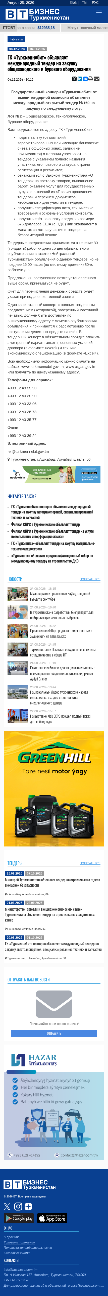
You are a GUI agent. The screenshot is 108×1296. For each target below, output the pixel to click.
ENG (73, 3)
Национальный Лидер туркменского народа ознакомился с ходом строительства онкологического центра (59, 697)
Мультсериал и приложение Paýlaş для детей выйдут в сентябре (60, 596)
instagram (18, 1206)
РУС (95, 3)
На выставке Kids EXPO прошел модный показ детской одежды (60, 718)
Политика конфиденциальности (28, 1248)
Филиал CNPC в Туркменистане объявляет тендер (45, 524)
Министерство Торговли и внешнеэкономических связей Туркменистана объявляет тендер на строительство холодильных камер (50, 914)
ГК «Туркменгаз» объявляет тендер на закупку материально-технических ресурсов (53, 545)
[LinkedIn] (80, 79)
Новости (15, 579)
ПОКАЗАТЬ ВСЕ (90, 579)
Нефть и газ (16, 39)
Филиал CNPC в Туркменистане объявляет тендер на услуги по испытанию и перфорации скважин (52, 533)
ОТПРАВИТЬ (54, 1033)
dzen (28, 1206)
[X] (74, 79)
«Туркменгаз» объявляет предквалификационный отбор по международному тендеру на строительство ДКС (52, 558)
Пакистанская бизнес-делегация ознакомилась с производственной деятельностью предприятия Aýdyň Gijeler (62, 673)
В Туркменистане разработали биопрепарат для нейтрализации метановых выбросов (61, 614)
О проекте (12, 1237)
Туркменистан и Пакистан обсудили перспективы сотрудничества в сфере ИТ (62, 652)
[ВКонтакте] (85, 79)
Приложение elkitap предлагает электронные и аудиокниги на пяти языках (61, 633)
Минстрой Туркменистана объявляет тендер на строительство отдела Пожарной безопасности (52, 882)
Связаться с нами (17, 1253)
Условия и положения (19, 1242)
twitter (8, 1206)
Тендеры (15, 863)
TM (84, 3)
